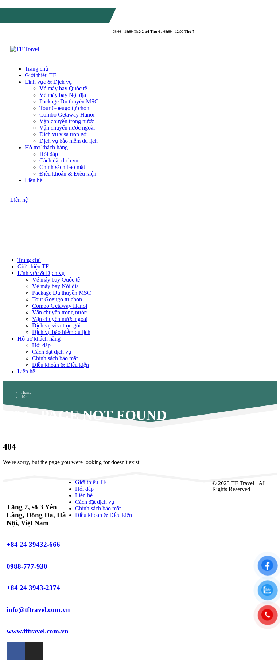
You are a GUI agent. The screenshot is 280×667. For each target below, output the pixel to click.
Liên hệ (33, 180)
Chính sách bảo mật (62, 167)
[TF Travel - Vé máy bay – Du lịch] (24, 49)
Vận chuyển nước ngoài (67, 128)
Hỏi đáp (48, 154)
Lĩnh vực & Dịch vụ (48, 82)
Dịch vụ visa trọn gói (63, 134)
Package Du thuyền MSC (68, 101)
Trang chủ (36, 69)
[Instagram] (34, 651)
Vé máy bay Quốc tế (63, 88)
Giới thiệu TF (40, 75)
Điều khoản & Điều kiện (67, 173)
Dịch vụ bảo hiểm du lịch (68, 141)
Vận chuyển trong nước (66, 121)
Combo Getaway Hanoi (66, 114)
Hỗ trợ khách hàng (46, 147)
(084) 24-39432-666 (41, 13)
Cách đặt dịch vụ (58, 160)
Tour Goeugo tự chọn (64, 108)
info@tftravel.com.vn (38, 20)
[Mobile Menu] (17, 214)
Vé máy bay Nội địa (62, 95)
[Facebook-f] (16, 651)
